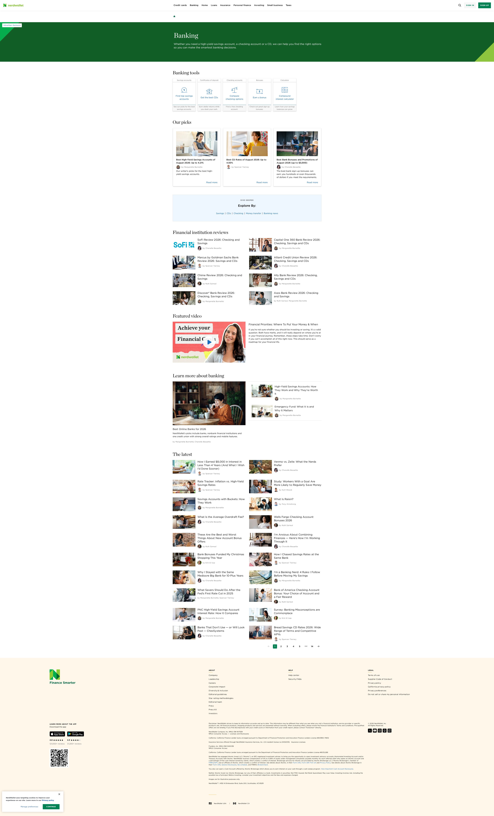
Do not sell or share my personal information (389, 694)
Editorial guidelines (218, 694)
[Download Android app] (75, 734)
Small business (275, 5)
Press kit (213, 710)
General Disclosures (229, 765)
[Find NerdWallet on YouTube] (375, 732)
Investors (213, 713)
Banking (194, 5)
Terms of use (374, 675)
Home (205, 5)
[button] (209, 342)
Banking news (271, 213)
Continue (51, 807)
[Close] (59, 794)
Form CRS (297, 763)
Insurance (225, 5)
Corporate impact (217, 687)
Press (211, 706)
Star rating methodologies (221, 698)
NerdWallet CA (244, 803)
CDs (229, 213)
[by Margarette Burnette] (276, 248)
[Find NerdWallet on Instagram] (380, 732)
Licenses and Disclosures (239, 734)
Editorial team (215, 702)
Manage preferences (29, 807)
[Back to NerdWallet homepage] (174, 16)
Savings (220, 213)
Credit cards (180, 5)
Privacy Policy (325, 763)
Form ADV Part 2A (309, 763)
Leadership (214, 679)
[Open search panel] (460, 5)
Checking (238, 213)
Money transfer (253, 213)
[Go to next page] (318, 646)
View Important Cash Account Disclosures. (337, 769)
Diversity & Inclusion (218, 691)
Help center (293, 675)
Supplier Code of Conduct (380, 679)
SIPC (216, 763)
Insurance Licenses (298, 742)
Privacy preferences (377, 691)
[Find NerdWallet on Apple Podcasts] (385, 732)
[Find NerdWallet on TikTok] (389, 732)
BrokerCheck (263, 765)
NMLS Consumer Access (218, 734)
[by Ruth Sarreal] (199, 284)
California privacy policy (379, 687)
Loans (214, 5)
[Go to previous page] (269, 646)
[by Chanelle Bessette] (199, 248)
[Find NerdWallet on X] (370, 732)
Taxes (288, 5)
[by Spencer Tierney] (199, 266)
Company (213, 675)
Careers (212, 683)
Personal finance (242, 5)
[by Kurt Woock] (276, 490)
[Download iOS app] (57, 734)
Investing (259, 5)
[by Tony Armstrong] (276, 504)
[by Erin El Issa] (199, 563)
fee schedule (242, 765)
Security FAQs (295, 679)
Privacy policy (374, 683)
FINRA (211, 763)
